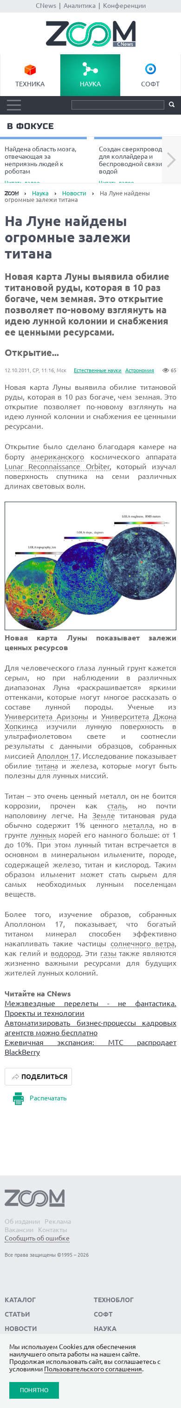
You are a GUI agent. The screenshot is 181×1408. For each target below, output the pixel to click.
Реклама (58, 1221)
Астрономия (139, 370)
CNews (46, 5)
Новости (74, 193)
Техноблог (114, 1300)
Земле (103, 815)
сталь (116, 805)
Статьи (17, 1314)
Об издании (22, 1221)
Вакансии (19, 1230)
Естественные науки (98, 370)
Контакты (52, 1230)
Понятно (34, 1390)
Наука (90, 84)
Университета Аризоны (46, 716)
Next (171, 160)
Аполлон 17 (58, 756)
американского (57, 456)
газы (108, 953)
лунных (43, 835)
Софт (150, 84)
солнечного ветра (142, 943)
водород (66, 953)
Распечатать (48, 1098)
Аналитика (80, 5)
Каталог (20, 1300)
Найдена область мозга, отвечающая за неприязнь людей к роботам (40, 165)
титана (46, 766)
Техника (30, 84)
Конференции (124, 5)
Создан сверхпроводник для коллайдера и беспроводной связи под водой (137, 165)
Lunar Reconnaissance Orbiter (57, 466)
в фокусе (30, 126)
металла (138, 825)
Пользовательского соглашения (93, 1369)
